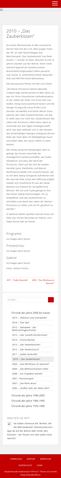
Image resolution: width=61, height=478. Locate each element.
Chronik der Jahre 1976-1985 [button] (28, 406)
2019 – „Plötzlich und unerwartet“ (29, 317)
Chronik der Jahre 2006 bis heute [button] (30, 313)
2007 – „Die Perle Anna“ (24, 383)
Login (39, 465)
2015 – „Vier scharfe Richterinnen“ (30, 334)
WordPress (36, 474)
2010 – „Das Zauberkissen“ (27, 359)
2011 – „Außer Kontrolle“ (25, 354)
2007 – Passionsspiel (22, 378)
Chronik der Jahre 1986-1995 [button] (28, 400)
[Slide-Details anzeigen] (30, 13)
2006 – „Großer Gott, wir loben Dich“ (31, 388)
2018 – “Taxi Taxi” (21, 322)
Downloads (16, 459)
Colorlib (53, 471)
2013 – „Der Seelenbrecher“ (26, 344)
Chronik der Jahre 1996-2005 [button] (28, 395)
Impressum (45, 459)
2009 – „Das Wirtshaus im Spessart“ (30, 364)
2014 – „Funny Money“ (23, 339)
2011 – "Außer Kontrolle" (17, 280)
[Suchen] (51, 299)
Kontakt (31, 459)
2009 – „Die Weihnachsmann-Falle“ (30, 368)
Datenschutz (25, 465)
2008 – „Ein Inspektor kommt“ (27, 373)
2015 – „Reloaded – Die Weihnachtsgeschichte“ (24, 329)
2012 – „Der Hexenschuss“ (25, 349)
